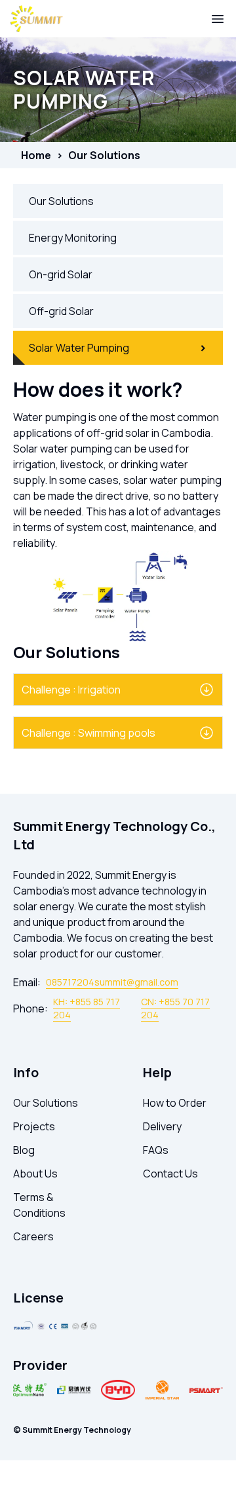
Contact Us (170, 1173)
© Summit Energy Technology (72, 1429)
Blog (24, 1150)
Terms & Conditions (39, 1205)
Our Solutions (104, 155)
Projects (34, 1126)
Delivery (162, 1126)
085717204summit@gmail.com (112, 982)
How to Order (174, 1103)
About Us (35, 1173)
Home (36, 155)
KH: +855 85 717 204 (86, 1008)
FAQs (155, 1150)
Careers (33, 1236)
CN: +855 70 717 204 (175, 1008)
